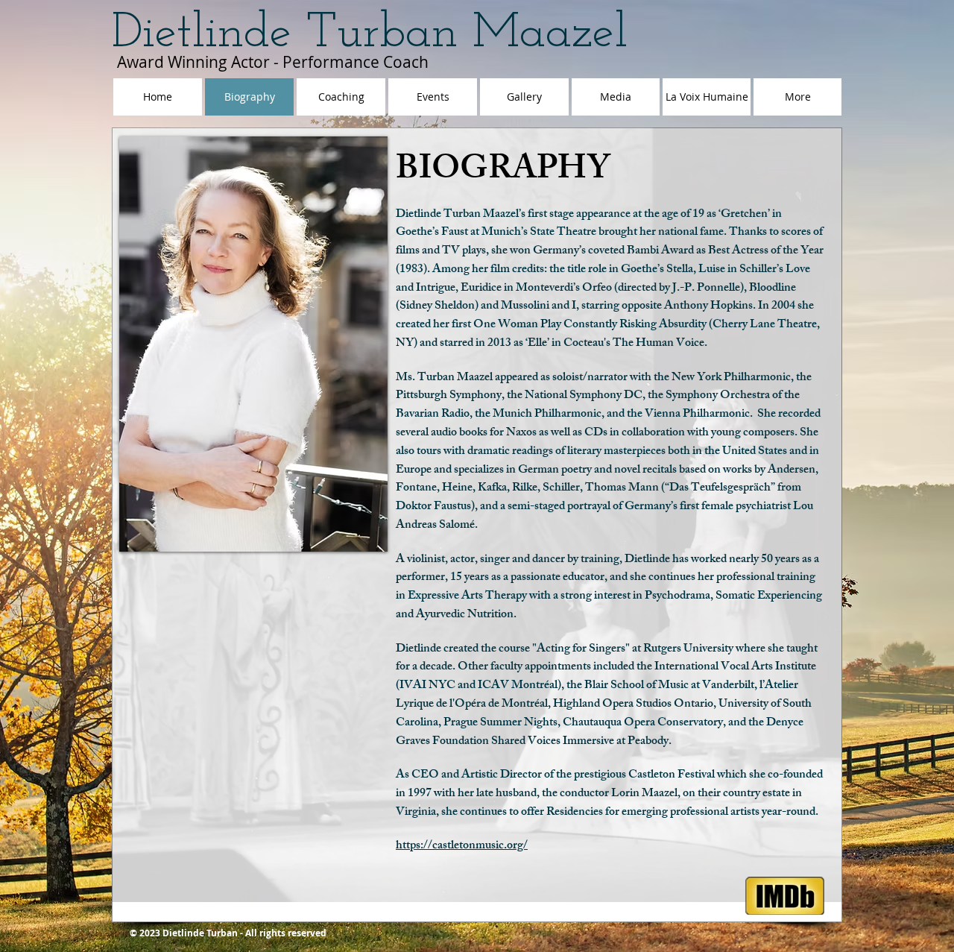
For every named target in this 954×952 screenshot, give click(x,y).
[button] (253, 344)
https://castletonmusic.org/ (462, 846)
